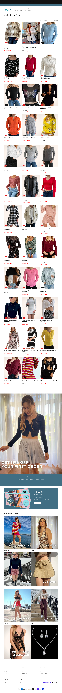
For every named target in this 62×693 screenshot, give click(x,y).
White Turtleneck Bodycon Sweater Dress (28, 320)
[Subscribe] (39, 482)
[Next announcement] (57, 5)
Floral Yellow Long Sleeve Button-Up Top (46, 137)
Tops (5, 586)
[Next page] (34, 391)
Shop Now (37, 502)
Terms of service (38, 690)
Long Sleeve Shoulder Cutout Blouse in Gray (28, 137)
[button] (32, 8)
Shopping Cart (6, 671)
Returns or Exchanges (43, 673)
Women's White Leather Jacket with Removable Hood (30, 228)
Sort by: (41, 20)
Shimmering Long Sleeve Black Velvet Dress (10, 259)
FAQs (41, 671)
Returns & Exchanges (7, 676)
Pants (32, 623)
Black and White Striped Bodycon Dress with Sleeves (30, 350)
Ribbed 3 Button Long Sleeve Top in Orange (10, 137)
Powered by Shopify (23, 690)
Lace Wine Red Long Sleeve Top (9, 380)
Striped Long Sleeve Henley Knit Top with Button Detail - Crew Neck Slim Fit (12, 78)
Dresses (32, 550)
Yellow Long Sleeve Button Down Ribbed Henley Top (48, 350)
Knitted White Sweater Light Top (9, 167)
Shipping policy (43, 690)
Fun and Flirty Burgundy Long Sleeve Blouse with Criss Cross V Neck (48, 259)
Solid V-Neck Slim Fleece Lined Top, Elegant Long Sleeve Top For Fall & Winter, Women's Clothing (48, 198)
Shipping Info (6, 673)
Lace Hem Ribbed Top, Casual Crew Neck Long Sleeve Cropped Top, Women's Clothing (12, 198)
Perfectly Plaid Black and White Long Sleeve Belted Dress (12, 228)
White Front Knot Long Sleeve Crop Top (46, 320)
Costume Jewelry (34, 659)
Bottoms (33, 586)
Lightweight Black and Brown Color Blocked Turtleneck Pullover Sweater (12, 290)
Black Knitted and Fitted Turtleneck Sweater (11, 320)
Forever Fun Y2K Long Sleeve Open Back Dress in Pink (30, 380)
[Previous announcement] (5, 5)
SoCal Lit (20, 690)
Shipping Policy (6, 675)
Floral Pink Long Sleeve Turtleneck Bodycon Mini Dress (12, 350)
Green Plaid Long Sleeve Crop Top (27, 259)
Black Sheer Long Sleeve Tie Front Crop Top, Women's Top (48, 380)
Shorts (5, 623)
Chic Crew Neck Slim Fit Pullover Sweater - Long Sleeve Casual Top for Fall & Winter (30, 78)
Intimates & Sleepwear (8, 659)
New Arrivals (6, 550)
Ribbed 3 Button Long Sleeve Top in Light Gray (29, 167)
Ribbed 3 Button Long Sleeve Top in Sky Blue (46, 45)
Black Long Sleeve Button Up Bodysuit (46, 107)
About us (41, 675)
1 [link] (28, 390)
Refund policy (29, 690)
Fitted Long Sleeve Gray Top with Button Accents (47, 167)
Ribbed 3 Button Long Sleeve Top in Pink (28, 290)
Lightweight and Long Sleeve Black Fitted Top (11, 107)
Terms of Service (24, 675)
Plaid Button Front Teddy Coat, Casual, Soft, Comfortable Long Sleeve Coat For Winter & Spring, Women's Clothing (12, 45)
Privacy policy (33, 690)
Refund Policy (24, 671)
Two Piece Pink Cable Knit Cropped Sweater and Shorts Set (48, 228)
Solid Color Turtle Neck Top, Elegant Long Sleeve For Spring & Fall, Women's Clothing (48, 78)
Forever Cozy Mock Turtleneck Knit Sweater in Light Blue (48, 290)
